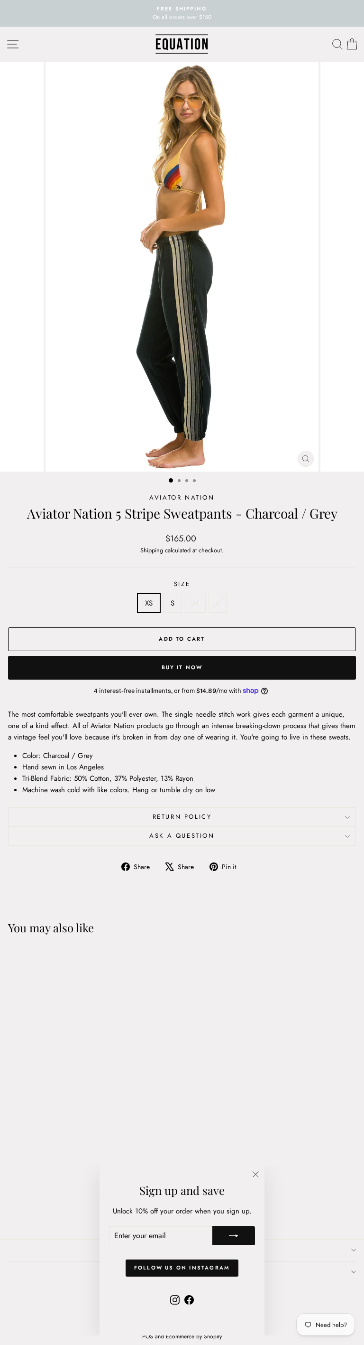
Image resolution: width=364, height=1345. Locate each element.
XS (149, 603)
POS (147, 1336)
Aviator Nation (181, 497)
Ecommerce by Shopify (194, 1336)
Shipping (151, 550)
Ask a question (181, 835)
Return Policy (182, 816)
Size (182, 583)
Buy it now (182, 667)
